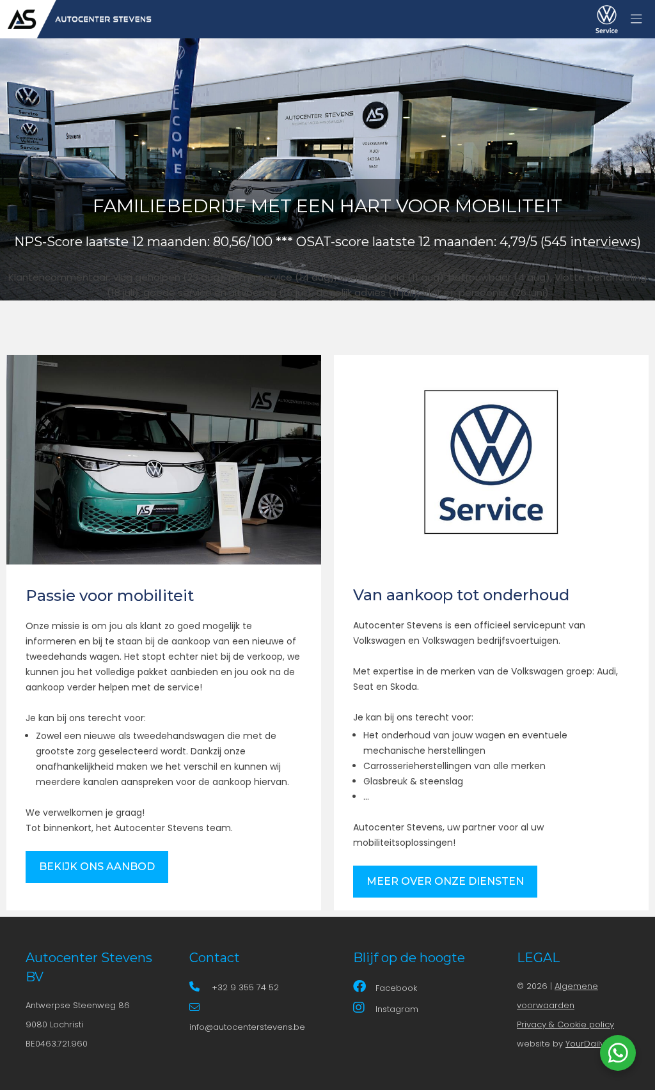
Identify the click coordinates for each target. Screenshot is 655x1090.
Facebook (396, 988)
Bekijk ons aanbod (97, 866)
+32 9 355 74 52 (245, 987)
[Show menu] (630, 16)
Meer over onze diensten (445, 881)
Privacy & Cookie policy (565, 1024)
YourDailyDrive (595, 1044)
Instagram (396, 1009)
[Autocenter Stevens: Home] (77, 19)
